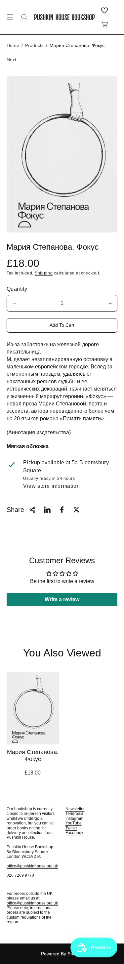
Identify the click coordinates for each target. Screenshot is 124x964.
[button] (10, 17)
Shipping (44, 273)
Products (34, 45)
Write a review (62, 599)
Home (13, 45)
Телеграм (74, 813)
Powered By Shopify (62, 953)
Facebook (74, 832)
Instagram (74, 818)
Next (11, 59)
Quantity (17, 289)
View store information (51, 486)
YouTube (73, 823)
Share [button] (15, 509)
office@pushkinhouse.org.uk (32, 866)
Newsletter (75, 809)
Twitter (71, 828)
